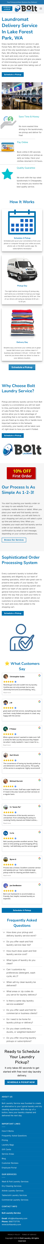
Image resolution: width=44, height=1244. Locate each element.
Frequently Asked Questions (14, 1135)
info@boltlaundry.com (17, 1218)
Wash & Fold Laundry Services (15, 1181)
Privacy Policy (14, 1234)
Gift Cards (6, 1149)
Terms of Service (29, 1234)
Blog (4, 1158)
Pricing (5, 1140)
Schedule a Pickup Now (21, 1082)
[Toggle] (4, 932)
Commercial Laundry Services (15, 1200)
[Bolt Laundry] (26, 8)
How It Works (8, 1131)
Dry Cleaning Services (11, 1186)
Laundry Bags (8, 1145)
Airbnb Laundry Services (12, 1190)
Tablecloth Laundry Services (14, 1195)
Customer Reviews (10, 1163)
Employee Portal (9, 1167)
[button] (40, 8)
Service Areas (8, 1154)
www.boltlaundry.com (11, 1224)
